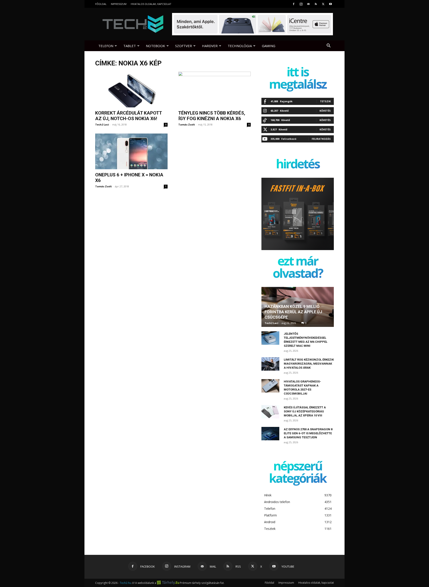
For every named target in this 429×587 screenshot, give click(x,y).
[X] (323, 4)
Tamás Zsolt (186, 124)
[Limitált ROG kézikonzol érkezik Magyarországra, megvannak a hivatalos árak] (270, 364)
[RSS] (315, 4)
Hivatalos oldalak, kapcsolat (151, 4)
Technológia (240, 46)
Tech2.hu (125, 583)
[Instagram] (301, 4)
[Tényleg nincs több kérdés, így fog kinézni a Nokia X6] (214, 89)
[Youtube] (330, 4)
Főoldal (101, 4)
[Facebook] (293, 4)
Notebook (155, 46)
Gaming (268, 46)
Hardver (210, 46)
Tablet (129, 46)
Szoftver (183, 46)
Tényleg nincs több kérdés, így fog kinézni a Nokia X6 (211, 115)
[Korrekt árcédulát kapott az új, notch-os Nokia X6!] (131, 89)
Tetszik (325, 101)
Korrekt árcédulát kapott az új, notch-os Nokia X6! (128, 115)
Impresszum (118, 4)
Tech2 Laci (102, 124)
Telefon (105, 46)
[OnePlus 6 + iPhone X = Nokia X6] (131, 151)
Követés (325, 110)
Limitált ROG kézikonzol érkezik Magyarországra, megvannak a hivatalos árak (309, 363)
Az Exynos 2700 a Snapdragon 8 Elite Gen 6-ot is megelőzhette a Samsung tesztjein (308, 433)
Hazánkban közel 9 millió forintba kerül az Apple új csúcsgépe (293, 312)
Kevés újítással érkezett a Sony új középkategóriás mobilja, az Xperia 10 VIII (305, 411)
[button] (328, 46)
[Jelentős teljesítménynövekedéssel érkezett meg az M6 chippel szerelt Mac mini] (270, 338)
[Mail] (308, 4)
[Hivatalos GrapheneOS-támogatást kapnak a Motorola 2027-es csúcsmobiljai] (270, 386)
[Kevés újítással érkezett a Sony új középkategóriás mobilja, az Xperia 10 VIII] (270, 411)
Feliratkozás (321, 138)
